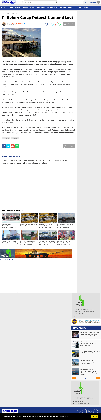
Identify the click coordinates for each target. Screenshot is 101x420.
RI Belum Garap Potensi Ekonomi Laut (37, 17)
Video (79, 7)
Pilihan (17, 7)
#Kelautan (15, 138)
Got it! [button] (95, 416)
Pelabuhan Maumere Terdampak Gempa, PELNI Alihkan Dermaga (89, 362)
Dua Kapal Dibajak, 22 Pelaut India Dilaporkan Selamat (90, 352)
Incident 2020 (52, 7)
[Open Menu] (98, 2)
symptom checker (6, 259)
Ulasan (25, 7)
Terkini (10, 7)
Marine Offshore (7, 12)
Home (3, 7)
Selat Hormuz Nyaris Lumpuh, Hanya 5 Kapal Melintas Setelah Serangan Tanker (89, 372)
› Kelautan (15, 13)
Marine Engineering (67, 7)
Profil (32, 7)
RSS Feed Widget (15, 292)
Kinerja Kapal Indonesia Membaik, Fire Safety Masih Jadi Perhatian (89, 343)
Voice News (40, 7)
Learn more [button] (64, 416)
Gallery (85, 7)
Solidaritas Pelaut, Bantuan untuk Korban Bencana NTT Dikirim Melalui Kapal (89, 334)
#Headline (6, 138)
